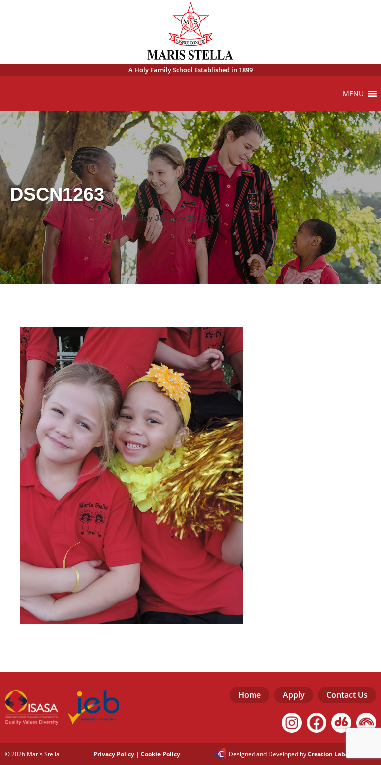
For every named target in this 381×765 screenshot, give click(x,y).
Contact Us (347, 694)
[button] (353, 93)
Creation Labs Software (342, 754)
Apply (294, 694)
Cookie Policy (160, 754)
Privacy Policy (113, 754)
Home (249, 694)
